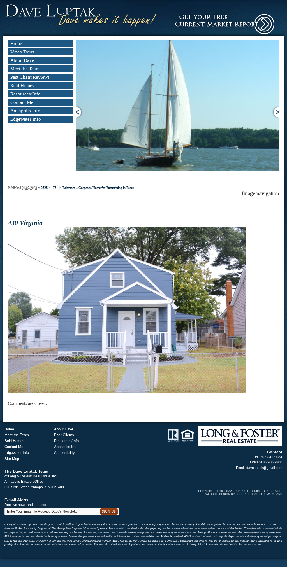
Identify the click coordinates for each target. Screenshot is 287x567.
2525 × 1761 (49, 188)
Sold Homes (22, 85)
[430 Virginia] (127, 309)
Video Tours (22, 52)
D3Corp (241, 494)
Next (275, 112)
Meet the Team (25, 68)
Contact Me (21, 102)
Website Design (217, 494)
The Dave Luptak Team (26, 471)
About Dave (22, 60)
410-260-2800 (271, 462)
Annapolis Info (25, 110)
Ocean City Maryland (265, 494)
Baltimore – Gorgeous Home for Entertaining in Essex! (98, 188)
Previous (79, 112)
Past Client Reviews (30, 77)
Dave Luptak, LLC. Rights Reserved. (254, 491)
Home (16, 43)
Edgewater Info (25, 119)
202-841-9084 (271, 457)
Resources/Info (25, 94)
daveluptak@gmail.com (264, 468)
